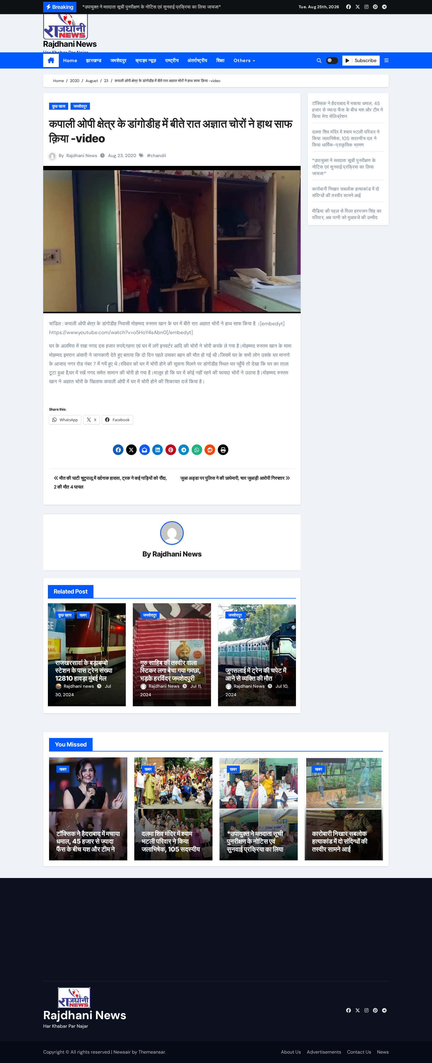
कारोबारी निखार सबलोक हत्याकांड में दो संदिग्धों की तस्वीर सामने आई (345, 192)
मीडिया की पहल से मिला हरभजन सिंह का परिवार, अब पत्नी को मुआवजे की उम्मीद (346, 214)
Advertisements (324, 1052)
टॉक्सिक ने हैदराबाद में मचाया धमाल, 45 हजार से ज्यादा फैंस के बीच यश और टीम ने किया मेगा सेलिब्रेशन (347, 109)
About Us (291, 1052)
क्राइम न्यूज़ (145, 60)
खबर (83, 615)
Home (70, 60)
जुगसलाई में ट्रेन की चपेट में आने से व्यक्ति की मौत (255, 674)
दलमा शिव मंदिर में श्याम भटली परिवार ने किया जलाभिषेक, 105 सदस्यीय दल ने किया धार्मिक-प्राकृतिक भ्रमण (345, 138)
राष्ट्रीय (172, 60)
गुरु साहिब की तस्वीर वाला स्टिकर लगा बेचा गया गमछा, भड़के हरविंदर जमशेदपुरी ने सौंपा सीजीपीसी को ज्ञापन (170, 674)
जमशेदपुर (118, 60)
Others (243, 60)
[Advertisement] (99, 931)
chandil (158, 156)
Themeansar (151, 1052)
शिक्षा (220, 60)
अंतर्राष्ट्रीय (197, 60)
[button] (386, 60)
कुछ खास (58, 106)
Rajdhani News (70, 44)
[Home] (51, 60)
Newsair (122, 1052)
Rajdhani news (79, 686)
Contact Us (359, 1052)
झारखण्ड (94, 60)
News (383, 1052)
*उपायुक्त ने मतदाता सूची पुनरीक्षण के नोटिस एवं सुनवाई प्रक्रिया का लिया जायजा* (344, 166)
